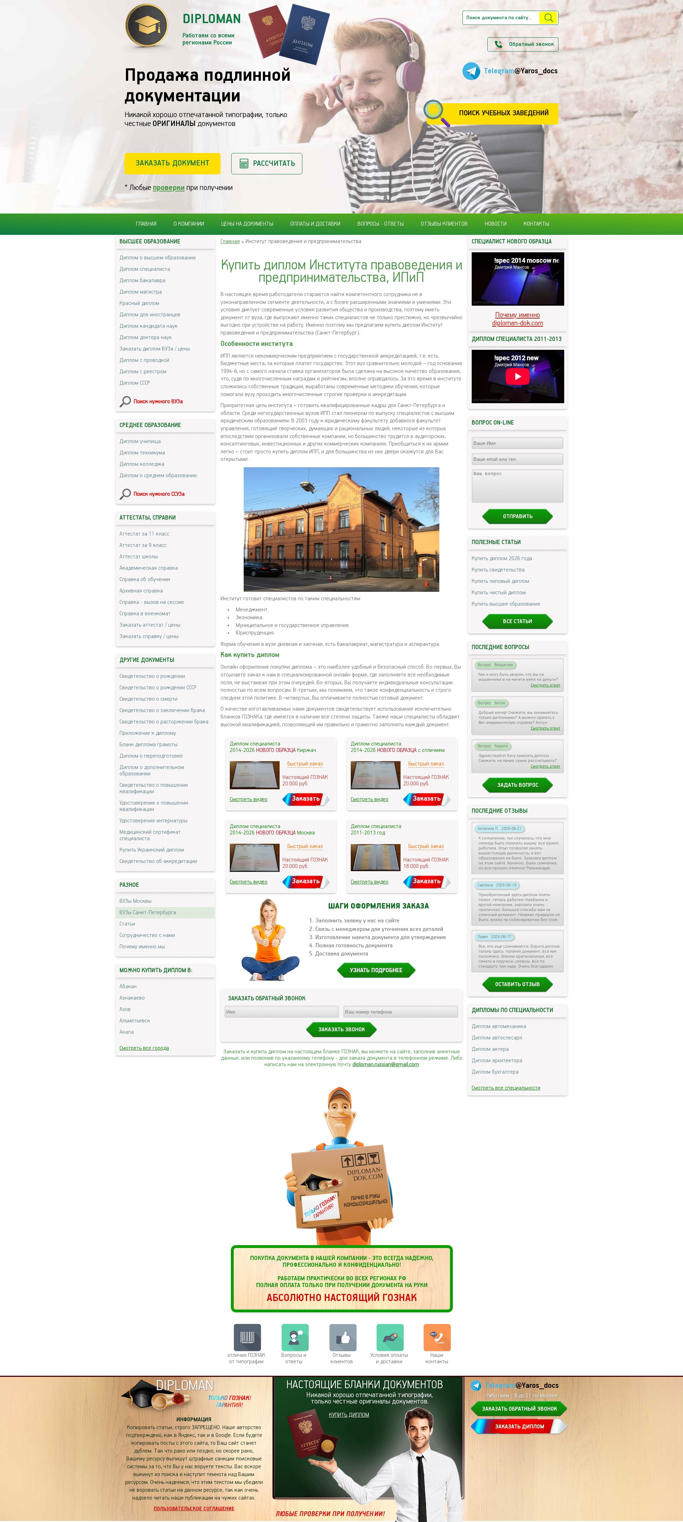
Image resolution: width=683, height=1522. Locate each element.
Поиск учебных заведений (504, 113)
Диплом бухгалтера (495, 1072)
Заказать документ (173, 163)
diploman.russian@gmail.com (386, 1065)
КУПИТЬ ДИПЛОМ (349, 1415)
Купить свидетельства (498, 570)
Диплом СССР (135, 383)
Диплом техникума (142, 453)
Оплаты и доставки (315, 224)
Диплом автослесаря (497, 1038)
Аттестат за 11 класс (144, 534)
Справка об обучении (145, 579)
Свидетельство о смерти (149, 699)
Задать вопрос (517, 785)
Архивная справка (141, 591)
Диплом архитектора (497, 1061)
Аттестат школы (139, 557)
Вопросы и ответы (293, 1358)
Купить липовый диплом (500, 581)
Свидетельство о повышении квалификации (154, 788)
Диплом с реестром (143, 372)
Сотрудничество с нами (147, 935)
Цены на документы (247, 224)
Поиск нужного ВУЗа (158, 402)
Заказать (306, 799)
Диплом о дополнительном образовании (152, 770)
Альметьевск (135, 1021)
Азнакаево (132, 998)
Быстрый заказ (305, 764)
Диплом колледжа (142, 464)
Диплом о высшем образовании (158, 258)
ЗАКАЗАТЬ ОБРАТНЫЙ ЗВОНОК (519, 1409)
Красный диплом (139, 303)
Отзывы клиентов (444, 224)
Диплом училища (140, 441)
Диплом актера (490, 1049)
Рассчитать (274, 163)
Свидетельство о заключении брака (162, 710)
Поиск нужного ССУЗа (159, 494)
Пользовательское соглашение (194, 1509)
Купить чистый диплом (499, 593)
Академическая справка (149, 568)
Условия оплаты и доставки (389, 1358)
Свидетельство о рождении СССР (158, 688)
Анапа (127, 1032)
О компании (189, 224)
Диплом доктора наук (146, 338)
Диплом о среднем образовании (158, 476)
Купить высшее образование (506, 604)
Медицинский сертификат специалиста (150, 835)
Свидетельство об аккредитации (158, 861)
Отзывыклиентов (341, 1358)
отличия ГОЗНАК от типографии (246, 1358)
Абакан (128, 987)
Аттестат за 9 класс (143, 545)
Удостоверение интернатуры (153, 821)
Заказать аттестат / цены (150, 625)
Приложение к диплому (148, 733)
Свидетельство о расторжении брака (164, 722)
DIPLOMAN (184, 1386)
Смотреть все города (144, 1048)
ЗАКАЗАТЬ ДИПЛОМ (519, 1427)
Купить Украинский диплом (152, 850)
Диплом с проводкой (144, 360)
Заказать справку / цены (149, 636)
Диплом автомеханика (499, 1026)
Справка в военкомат (145, 614)
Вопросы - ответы (381, 224)
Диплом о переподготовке (151, 756)
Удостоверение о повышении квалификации (154, 806)
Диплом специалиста (145, 269)
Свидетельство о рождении (152, 676)
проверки (169, 187)
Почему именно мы (142, 947)
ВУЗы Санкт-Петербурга (148, 913)
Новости (496, 224)
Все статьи (517, 621)
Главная (146, 224)
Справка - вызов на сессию (152, 602)
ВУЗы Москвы (136, 901)
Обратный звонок (531, 44)
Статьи (127, 924)
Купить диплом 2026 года (502, 558)
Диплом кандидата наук (149, 326)
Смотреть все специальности (506, 1088)
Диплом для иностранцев (150, 315)
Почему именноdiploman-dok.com (517, 319)
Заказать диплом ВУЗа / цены (155, 349)
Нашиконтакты (436, 1358)
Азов (125, 1009)
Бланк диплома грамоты (149, 745)
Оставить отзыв (517, 984)
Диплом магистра (141, 292)
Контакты (536, 224)
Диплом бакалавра (142, 281)
